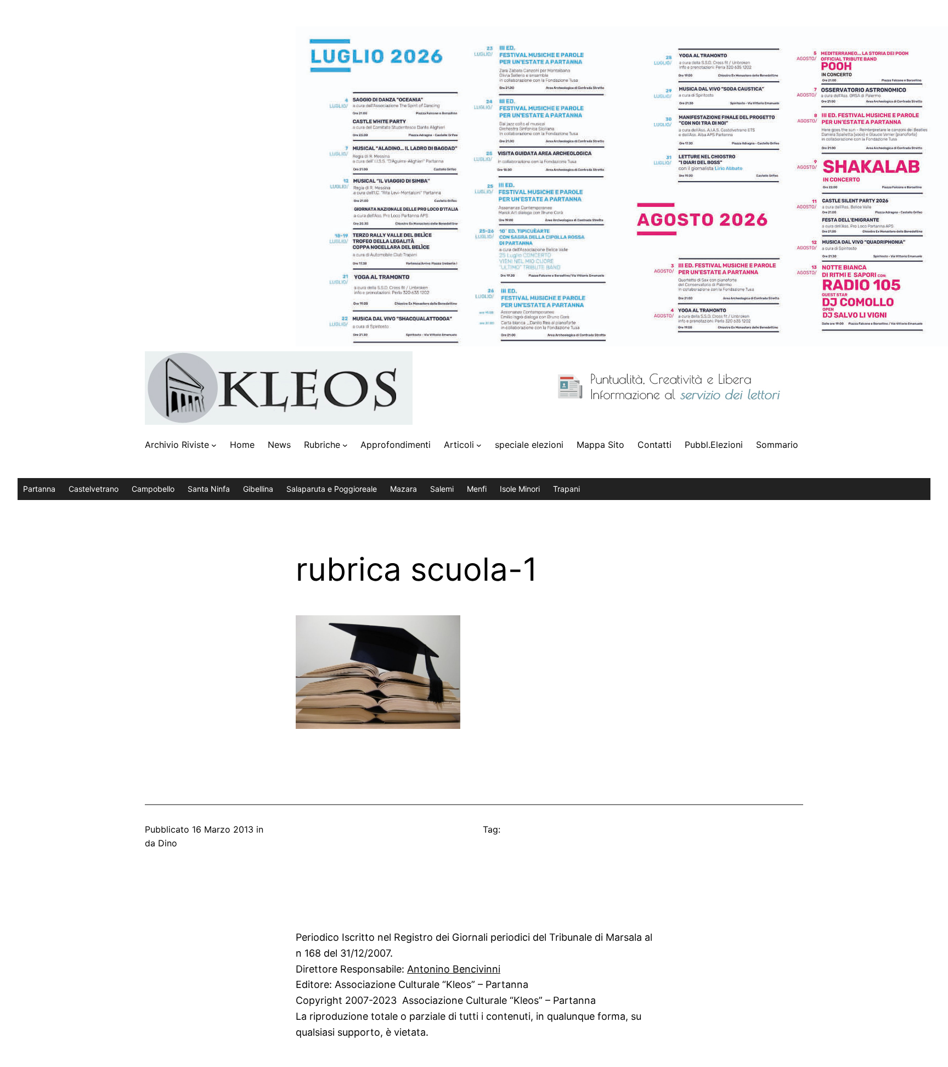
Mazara (403, 488)
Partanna (39, 488)
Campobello (153, 488)
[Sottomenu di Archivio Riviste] (214, 445)
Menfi (477, 488)
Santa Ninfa (209, 488)
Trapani (566, 488)
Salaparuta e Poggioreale (331, 488)
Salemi (442, 488)
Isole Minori (520, 488)
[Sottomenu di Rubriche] (345, 445)
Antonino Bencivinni (453, 969)
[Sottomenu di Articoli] (479, 445)
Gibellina (258, 488)
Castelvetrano (94, 488)
